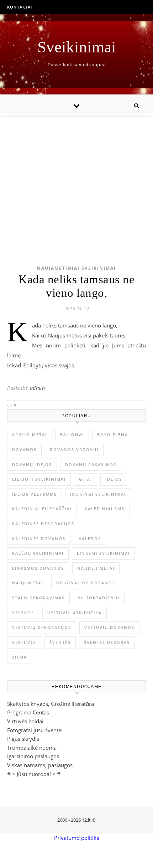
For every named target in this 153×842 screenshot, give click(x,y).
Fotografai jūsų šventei (35, 730)
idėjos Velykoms (34, 494)
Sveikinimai (76, 47)
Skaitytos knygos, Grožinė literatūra (50, 703)
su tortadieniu (99, 597)
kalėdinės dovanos (38, 538)
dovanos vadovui (74, 449)
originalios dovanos (85, 582)
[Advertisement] (76, 179)
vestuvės (24, 642)
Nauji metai (27, 582)
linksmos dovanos (38, 568)
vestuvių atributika (74, 612)
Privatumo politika (76, 837)
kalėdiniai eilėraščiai (42, 508)
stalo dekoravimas (38, 597)
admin (37, 387)
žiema (19, 657)
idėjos (113, 479)
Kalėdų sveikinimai (38, 553)
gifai (85, 479)
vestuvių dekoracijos (41, 627)
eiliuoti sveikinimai (39, 479)
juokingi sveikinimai (98, 494)
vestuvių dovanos (109, 627)
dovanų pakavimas (90, 464)
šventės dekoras (107, 642)
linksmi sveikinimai (103, 553)
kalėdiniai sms (105, 508)
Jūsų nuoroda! (34, 774)
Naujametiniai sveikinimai (76, 268)
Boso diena (112, 434)
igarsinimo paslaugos (33, 756)
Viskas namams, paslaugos (40, 765)
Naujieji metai (96, 568)
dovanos (24, 449)
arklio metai (29, 434)
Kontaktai (19, 7)
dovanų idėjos (32, 464)
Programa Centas (28, 712)
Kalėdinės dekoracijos (43, 523)
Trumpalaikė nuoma (32, 747)
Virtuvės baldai (25, 721)
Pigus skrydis (23, 738)
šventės (60, 642)
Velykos (23, 612)
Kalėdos (90, 538)
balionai (72, 434)
